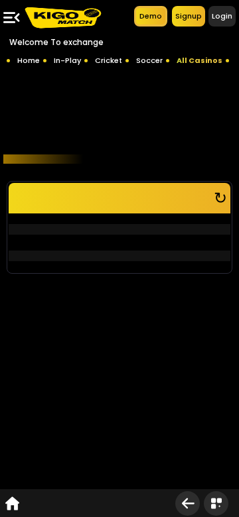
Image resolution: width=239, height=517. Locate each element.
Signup (188, 16)
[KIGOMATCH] (62, 17)
